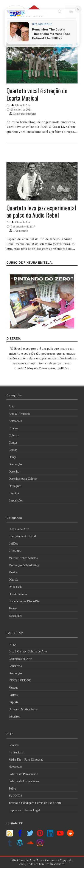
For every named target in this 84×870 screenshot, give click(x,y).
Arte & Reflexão (19, 413)
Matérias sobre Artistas (23, 558)
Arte (11, 406)
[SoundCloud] (30, 845)
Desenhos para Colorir (23, 478)
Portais (13, 695)
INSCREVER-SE (20, 680)
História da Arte (19, 529)
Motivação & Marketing (24, 565)
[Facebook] (20, 835)
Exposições (16, 500)
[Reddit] (70, 835)
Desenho (14, 471)
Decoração (15, 464)
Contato (14, 745)
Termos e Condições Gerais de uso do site (35, 802)
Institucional (16, 752)
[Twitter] (30, 835)
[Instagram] (40, 845)
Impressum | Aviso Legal (24, 810)
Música (13, 572)
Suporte (14, 702)
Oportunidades (18, 594)
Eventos (14, 493)
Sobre (12, 788)
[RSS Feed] (9, 835)
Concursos (15, 666)
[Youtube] (60, 835)
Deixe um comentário (24, 113)
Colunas (14, 435)
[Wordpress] (20, 845)
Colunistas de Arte (20, 658)
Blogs (12, 644)
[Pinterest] (40, 835)
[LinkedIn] (50, 835)
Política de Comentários (24, 781)
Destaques (15, 486)
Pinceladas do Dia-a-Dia (24, 601)
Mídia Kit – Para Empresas (26, 759)
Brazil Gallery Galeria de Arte (28, 651)
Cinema (13, 428)
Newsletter (15, 766)
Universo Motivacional (23, 709)
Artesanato (15, 421)
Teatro (13, 608)
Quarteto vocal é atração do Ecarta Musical (36, 94)
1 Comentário (20, 230)
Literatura (15, 550)
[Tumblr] (9, 845)
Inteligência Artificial (22, 536)
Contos (13, 442)
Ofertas (13, 579)
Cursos (13, 450)
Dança (12, 457)
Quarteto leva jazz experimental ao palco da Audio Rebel (41, 211)
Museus (13, 687)
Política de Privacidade (23, 774)
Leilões (13, 543)
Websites (14, 716)
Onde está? (15, 586)
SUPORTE (15, 795)
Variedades (15, 615)
